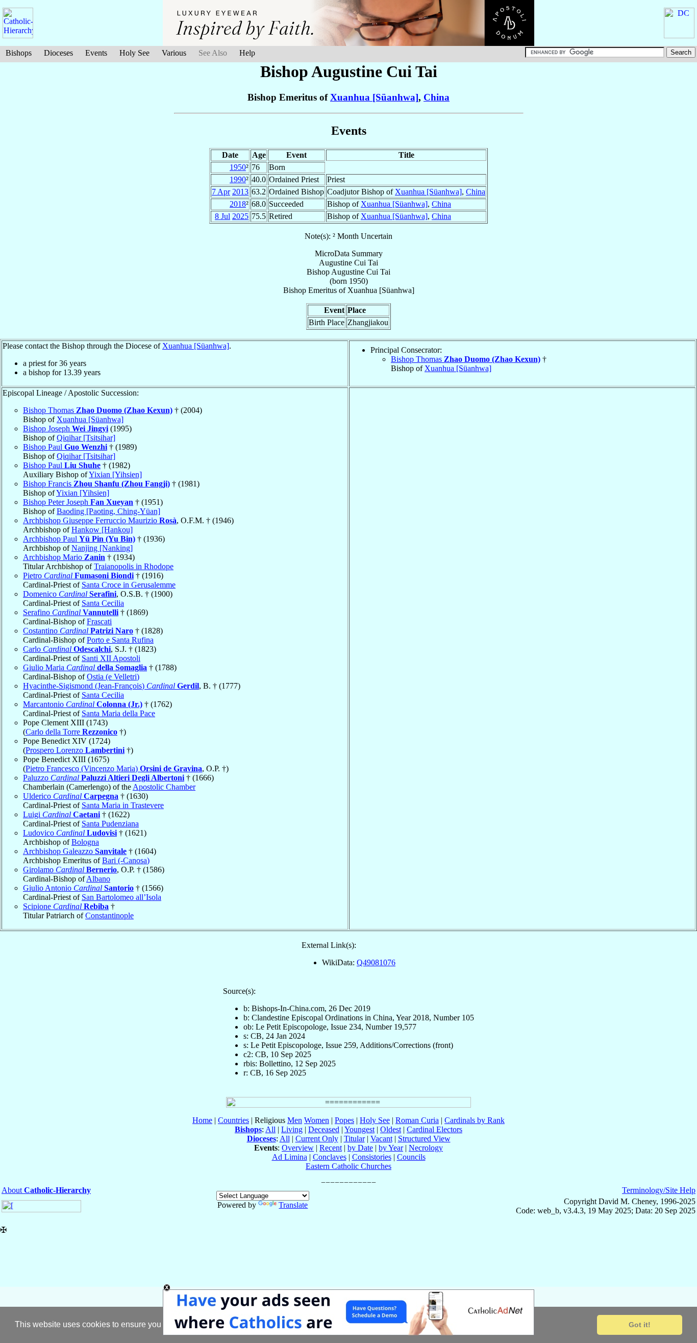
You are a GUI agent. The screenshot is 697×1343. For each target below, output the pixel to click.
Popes (344, 1120)
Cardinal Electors (434, 1129)
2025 (240, 216)
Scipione (66, 906)
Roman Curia (417, 1120)
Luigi (61, 814)
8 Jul (222, 216)
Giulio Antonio (78, 888)
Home (202, 1120)
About (46, 1190)
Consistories (371, 1157)
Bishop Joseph (65, 428)
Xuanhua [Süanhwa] (374, 97)
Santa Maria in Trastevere (123, 805)
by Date (360, 1147)
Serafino (70, 612)
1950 (238, 167)
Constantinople (109, 915)
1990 (238, 179)
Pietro (78, 575)
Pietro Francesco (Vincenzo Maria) (114, 768)
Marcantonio (82, 704)
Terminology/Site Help (658, 1190)
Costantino (78, 630)
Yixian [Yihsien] (115, 474)
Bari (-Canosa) (126, 860)
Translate (293, 1205)
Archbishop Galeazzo (75, 851)
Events (96, 52)
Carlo (67, 649)
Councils (411, 1157)
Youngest (359, 1129)
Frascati (99, 621)
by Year (391, 1147)
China (437, 97)
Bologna (85, 842)
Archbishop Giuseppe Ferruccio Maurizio (100, 520)
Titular (354, 1138)
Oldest (390, 1129)
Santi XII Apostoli (111, 658)
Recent (330, 1147)
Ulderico (70, 796)
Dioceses (58, 52)
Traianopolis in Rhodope (133, 566)
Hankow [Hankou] (102, 529)
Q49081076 (376, 962)
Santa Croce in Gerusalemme (129, 584)
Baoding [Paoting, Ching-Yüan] (108, 511)
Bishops (19, 52)
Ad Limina (289, 1157)
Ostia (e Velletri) (113, 676)
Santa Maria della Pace (118, 713)
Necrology (426, 1147)
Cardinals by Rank (474, 1120)
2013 (240, 191)
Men (294, 1120)
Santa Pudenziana (110, 823)
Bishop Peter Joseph (78, 502)
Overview (298, 1147)
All (270, 1129)
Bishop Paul (65, 447)
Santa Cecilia (103, 603)
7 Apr (221, 191)
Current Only (316, 1138)
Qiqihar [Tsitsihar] (86, 437)
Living (292, 1129)
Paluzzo (103, 777)
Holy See (134, 52)
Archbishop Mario (64, 557)
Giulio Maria (85, 667)
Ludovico (70, 832)
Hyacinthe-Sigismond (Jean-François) (111, 685)
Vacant (381, 1138)
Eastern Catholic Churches (348, 1166)
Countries (233, 1120)
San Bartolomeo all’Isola (121, 897)
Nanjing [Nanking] (102, 548)
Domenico (69, 594)
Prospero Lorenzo (75, 750)
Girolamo (70, 869)
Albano (98, 878)
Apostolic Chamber (164, 787)
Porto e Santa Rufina (120, 640)
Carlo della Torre (71, 731)
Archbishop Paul (79, 538)
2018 (238, 204)
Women (316, 1120)
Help (247, 52)
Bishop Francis (96, 483)
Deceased (323, 1129)
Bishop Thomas (465, 359)
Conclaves (329, 1157)
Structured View (424, 1138)
